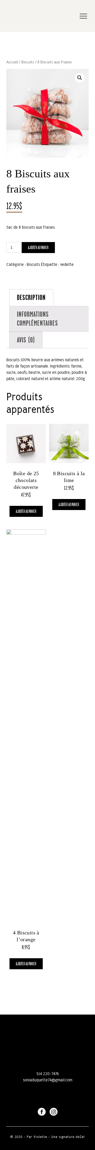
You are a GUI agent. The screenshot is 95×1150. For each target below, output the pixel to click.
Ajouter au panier (38, 247)
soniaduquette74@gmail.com (47, 1080)
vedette (67, 264)
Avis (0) (26, 340)
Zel (82, 1136)
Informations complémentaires (37, 318)
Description (31, 297)
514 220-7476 (47, 1074)
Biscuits (27, 62)
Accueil (12, 62)
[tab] (31, 297)
